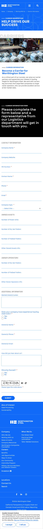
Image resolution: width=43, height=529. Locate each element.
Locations (6, 480)
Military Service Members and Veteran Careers (11, 466)
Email (4, 195)
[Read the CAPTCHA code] (22, 383)
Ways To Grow (7, 458)
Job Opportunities (8, 455)
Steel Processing (8, 408)
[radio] (3, 317)
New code (26, 383)
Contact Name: (7, 176)
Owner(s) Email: (7, 344)
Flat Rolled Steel (27, 435)
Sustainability (6, 410)
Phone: (4, 186)
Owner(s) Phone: (8, 334)
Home (3, 11)
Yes (5, 316)
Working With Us (20, 11)
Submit (8, 398)
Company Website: (8, 157)
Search (4, 486)
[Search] (38, 6)
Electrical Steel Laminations (27, 438)
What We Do (27, 432)
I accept (8, 525)
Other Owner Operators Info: (12, 282)
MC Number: (6, 167)
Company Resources (9, 443)
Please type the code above (12, 387)
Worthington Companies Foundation (10, 446)
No (5, 318)
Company (10, 11)
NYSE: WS (6, 1)
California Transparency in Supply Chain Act (21, 505)
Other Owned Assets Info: (11, 248)
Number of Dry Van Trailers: (11, 229)
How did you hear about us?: (12, 353)
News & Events (7, 440)
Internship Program (8, 463)
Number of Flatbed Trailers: (11, 239)
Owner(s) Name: (7, 325)
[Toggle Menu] (30, 6)
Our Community (7, 461)
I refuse (22, 525)
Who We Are (6, 435)
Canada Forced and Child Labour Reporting (21, 507)
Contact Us (6, 483)
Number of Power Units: (10, 220)
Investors (6, 471)
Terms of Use (21, 510)
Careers (5, 450)
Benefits (5, 453)
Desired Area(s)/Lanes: (10, 295)
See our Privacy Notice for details (26, 520)
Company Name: (8, 148)
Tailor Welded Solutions (30, 442)
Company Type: (7, 205)
